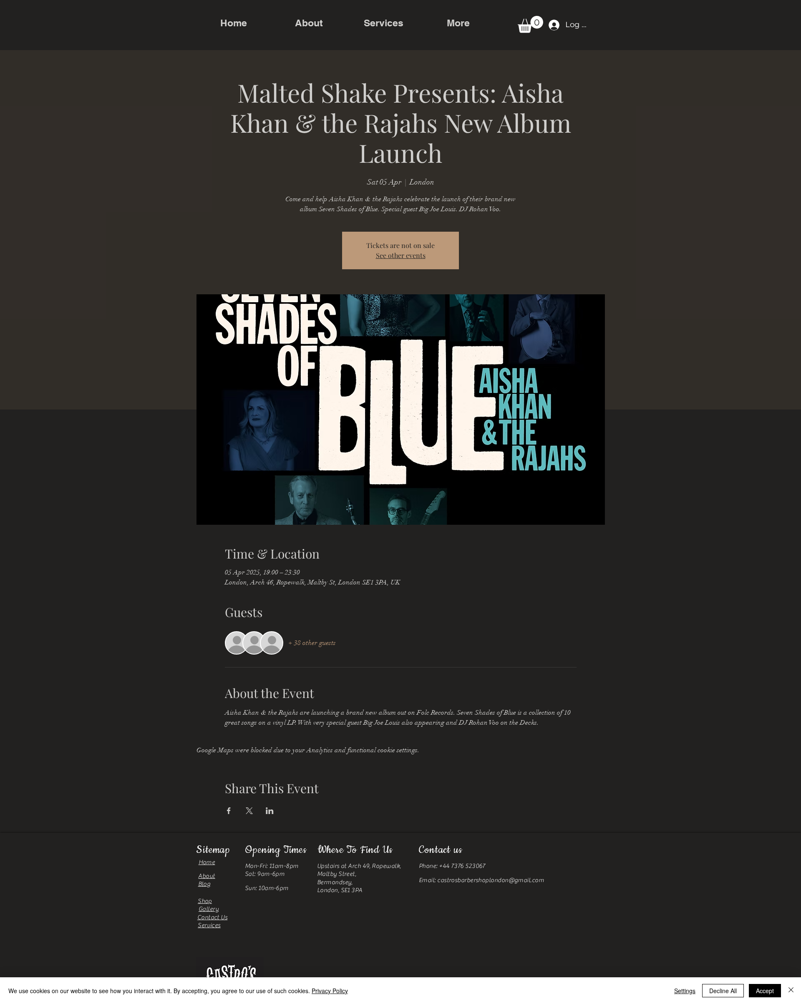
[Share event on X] (249, 810)
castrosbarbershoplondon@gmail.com (490, 880)
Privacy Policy (330, 990)
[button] (530, 24)
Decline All (723, 990)
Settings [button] (684, 990)
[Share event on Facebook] (229, 810)
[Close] (791, 990)
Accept (765, 990)
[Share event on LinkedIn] (270, 810)
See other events (401, 255)
